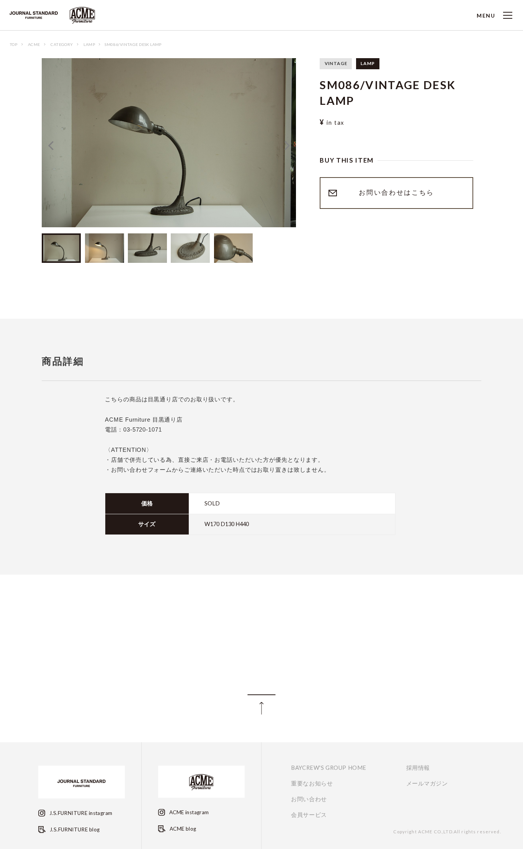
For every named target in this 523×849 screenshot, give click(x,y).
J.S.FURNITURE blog (74, 829)
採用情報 (418, 768)
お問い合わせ (309, 799)
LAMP (89, 44)
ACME (34, 44)
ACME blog (182, 829)
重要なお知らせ (312, 784)
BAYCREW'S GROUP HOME (328, 767)
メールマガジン (427, 784)
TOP (13, 44)
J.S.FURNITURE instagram (80, 813)
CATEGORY (62, 44)
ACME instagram (188, 812)
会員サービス (309, 815)
